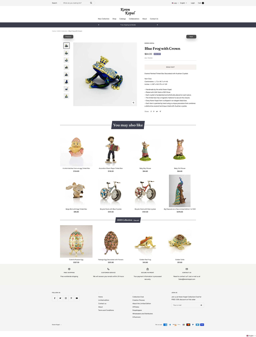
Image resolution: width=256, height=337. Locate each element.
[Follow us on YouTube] (77, 298)
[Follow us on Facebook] (55, 298)
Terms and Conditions (106, 310)
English (182, 3)
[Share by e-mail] (160, 111)
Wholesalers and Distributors (142, 314)
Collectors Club (138, 297)
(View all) (136, 220)
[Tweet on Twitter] (157, 111)
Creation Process (138, 300)
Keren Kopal (149, 43)
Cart (200, 3)
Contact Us (154, 19)
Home (54, 31)
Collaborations (134, 19)
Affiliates (135, 307)
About (144, 19)
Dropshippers (137, 310)
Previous (68, 37)
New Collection (103, 19)
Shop (114, 19)
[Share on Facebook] (151, 111)
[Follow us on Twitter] (60, 298)
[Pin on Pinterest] (153, 111)
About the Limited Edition (141, 303)
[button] (251, 335)
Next (191, 37)
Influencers (136, 317)
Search (54, 3)
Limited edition (103, 300)
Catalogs (122, 19)
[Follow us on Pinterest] (71, 298)
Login (193, 3)
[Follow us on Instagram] (65, 298)
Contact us (102, 303)
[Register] (201, 305)
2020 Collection (62, 31)
